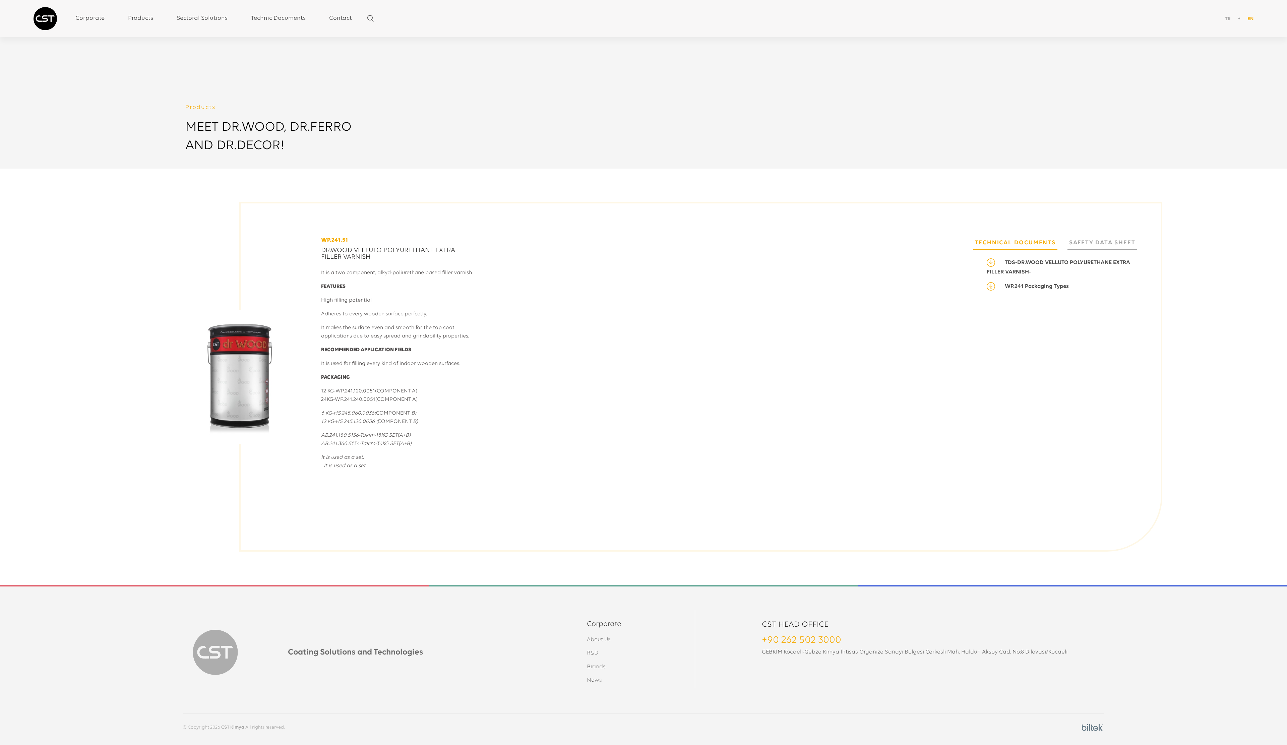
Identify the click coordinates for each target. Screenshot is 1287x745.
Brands (596, 667)
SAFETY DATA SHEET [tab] (1102, 243)
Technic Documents (278, 18)
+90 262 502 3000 (801, 640)
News (594, 680)
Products (140, 18)
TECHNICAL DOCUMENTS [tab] (1015, 243)
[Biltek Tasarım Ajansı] (1092, 727)
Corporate (90, 18)
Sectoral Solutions (202, 18)
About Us (599, 639)
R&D (592, 653)
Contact (340, 18)
